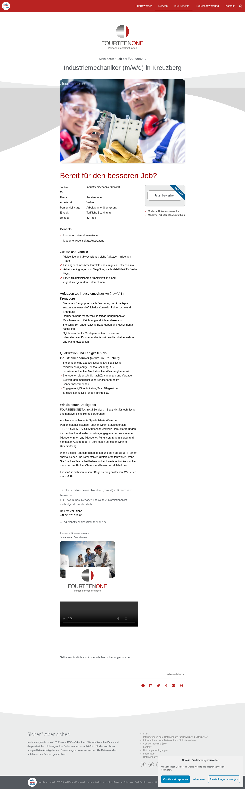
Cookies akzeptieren (175, 779)
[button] (240, 6)
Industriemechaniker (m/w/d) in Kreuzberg (123, 67)
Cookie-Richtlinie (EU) (155, 743)
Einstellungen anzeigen (224, 779)
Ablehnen (199, 779)
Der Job (163, 6)
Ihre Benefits (181, 6)
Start (145, 733)
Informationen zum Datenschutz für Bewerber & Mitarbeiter (175, 736)
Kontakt (230, 6)
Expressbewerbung (207, 6)
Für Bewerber (144, 6)
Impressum (149, 753)
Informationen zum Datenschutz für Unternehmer (169, 740)
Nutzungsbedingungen (155, 750)
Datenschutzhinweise (154, 756)
